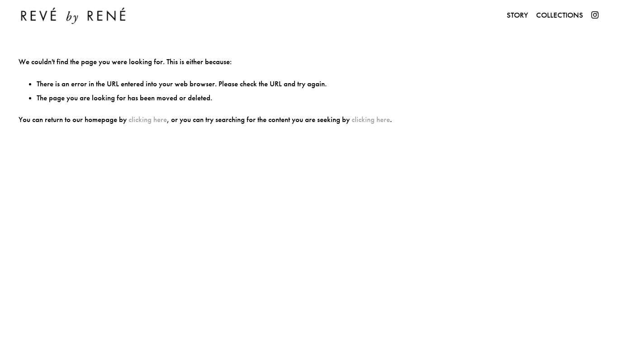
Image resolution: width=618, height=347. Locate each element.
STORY (517, 15)
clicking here (147, 119)
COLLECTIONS (559, 15)
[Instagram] (594, 14)
